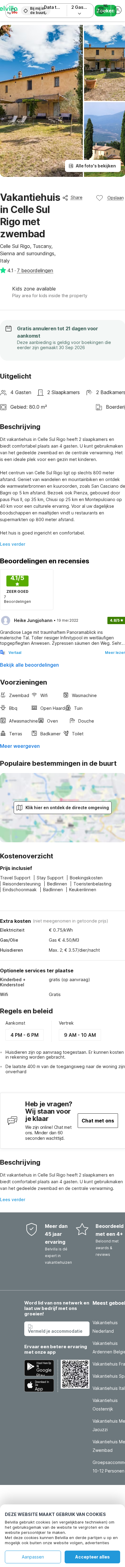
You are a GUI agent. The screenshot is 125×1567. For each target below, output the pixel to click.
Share (77, 197)
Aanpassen (33, 1556)
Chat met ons (98, 1121)
